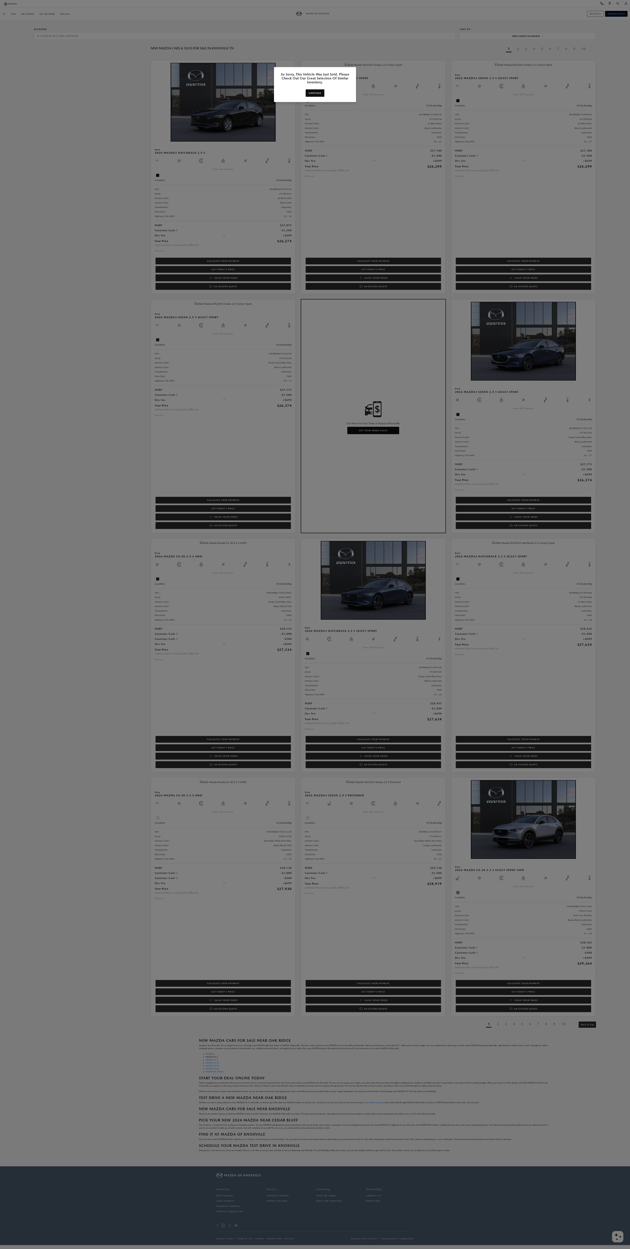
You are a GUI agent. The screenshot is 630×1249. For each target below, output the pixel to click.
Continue (315, 93)
